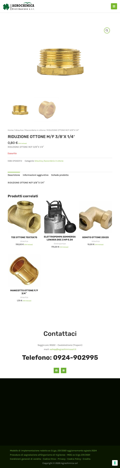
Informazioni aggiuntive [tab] (35, 175)
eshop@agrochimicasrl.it (63, 349)
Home (10, 130)
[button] (107, 30)
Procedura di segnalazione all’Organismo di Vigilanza (37, 455)
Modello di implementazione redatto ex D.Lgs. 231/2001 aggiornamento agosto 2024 (53, 450)
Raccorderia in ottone (35, 130)
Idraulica (19, 130)
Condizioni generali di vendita (25, 459)
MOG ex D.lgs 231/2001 (78, 455)
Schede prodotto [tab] (60, 175)
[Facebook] (56, 370)
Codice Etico (49, 459)
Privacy (61, 459)
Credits (86, 459)
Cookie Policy (74, 459)
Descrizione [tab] (14, 175)
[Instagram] (63, 370)
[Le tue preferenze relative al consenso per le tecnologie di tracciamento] (115, 463)
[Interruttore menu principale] (114, 6)
